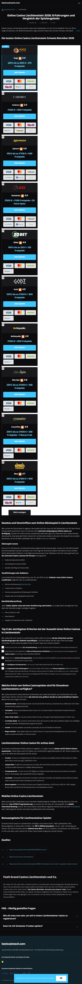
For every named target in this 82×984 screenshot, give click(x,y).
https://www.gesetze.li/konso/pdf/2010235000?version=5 (28, 850)
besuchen (45, 538)
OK (61, 978)
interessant (65, 671)
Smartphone (75, 806)
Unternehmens (26, 584)
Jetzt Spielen (19, 72)
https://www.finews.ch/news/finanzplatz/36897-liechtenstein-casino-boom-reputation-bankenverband (43, 864)
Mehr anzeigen (19, 512)
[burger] (79, 3)
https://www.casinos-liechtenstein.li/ (21, 857)
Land (42, 748)
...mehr (78, 31)
